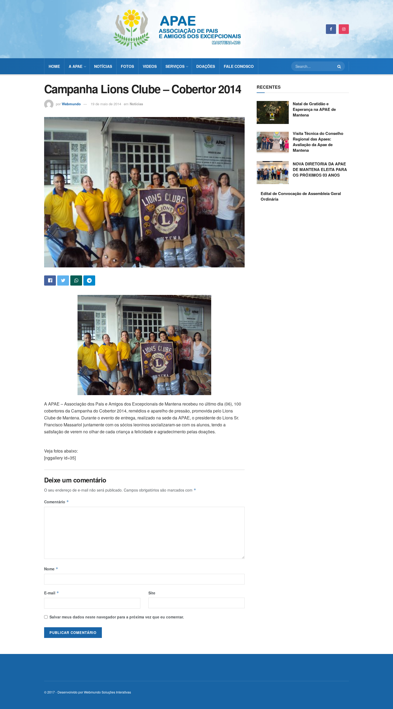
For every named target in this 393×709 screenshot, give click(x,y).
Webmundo (71, 103)
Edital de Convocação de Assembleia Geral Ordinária (301, 196)
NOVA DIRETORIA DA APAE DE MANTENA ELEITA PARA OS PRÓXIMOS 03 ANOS (320, 169)
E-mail (51, 592)
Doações (205, 66)
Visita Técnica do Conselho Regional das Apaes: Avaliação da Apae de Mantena (318, 141)
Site (151, 592)
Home (54, 66)
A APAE (75, 66)
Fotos (127, 66)
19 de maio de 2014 (106, 103)
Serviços (174, 66)
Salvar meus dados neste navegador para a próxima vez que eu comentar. (116, 617)
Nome (51, 568)
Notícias (103, 66)
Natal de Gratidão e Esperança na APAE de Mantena (314, 109)
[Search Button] (340, 66)
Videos (150, 66)
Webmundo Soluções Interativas (107, 692)
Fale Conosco (239, 66)
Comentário (56, 501)
